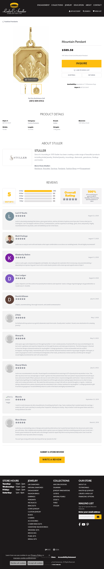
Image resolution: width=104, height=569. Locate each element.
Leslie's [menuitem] (56, 500)
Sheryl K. (19, 336)
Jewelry (68, 5)
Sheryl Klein (21, 365)
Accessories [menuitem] (33, 521)
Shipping (71, 75)
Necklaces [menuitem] (32, 503)
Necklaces (38, 169)
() (54, 191)
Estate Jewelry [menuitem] (33, 509)
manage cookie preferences (24, 558)
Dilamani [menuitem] (56, 487)
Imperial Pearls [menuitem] (59, 497)
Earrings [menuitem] (31, 497)
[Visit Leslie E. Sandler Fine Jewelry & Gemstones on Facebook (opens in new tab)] (80, 524)
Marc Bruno (20, 420)
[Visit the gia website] (56, 550)
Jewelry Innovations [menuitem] (61, 490)
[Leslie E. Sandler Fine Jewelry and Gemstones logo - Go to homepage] (16, 8)
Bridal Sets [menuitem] (32, 539)
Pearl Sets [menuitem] (32, 536)
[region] (31, 54)
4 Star (21, 193)
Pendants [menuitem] (32, 500)
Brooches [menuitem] (32, 533)
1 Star (21, 201)
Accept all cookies (35, 563)
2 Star (21, 198)
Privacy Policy (36, 555)
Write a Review (51, 460)
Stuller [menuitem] (56, 506)
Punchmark (56, 564)
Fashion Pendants (11, 22)
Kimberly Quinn (22, 255)
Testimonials (84, 487)
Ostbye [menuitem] (56, 493)
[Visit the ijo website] (48, 550)
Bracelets (46, 169)
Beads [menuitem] (30, 515)
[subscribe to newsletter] (98, 516)
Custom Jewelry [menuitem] (34, 512)
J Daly (18, 315)
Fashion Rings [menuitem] (33, 493)
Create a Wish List (86, 493)
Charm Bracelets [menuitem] (35, 524)
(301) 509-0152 (36, 101)
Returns (91, 75)
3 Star (21, 196)
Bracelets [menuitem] (32, 506)
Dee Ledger (20, 276)
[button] (74, 11)
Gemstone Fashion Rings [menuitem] (38, 527)
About (88, 5)
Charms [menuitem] (31, 518)
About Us (82, 484)
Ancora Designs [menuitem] (60, 484)
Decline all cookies (18, 563)
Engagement (43, 5)
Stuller (55, 123)
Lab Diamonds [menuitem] (33, 484)
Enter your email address (89, 512)
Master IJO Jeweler (86, 490)
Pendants (61, 169)
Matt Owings (21, 236)
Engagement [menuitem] (33, 490)
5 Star (21, 191)
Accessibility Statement (67, 557)
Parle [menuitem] (55, 503)
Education (79, 5)
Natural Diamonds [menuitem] (35, 487)
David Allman (21, 296)
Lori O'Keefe (21, 213)
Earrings (54, 169)
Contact (97, 5)
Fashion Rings (71, 169)
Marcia (18, 397)
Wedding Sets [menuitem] (33, 530)
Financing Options (86, 497)
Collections (57, 5)
